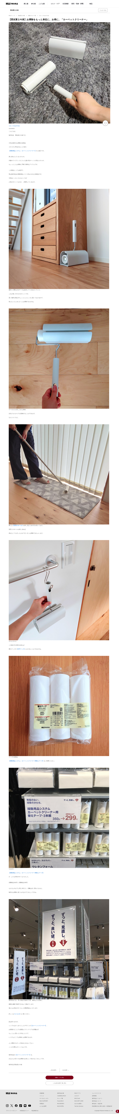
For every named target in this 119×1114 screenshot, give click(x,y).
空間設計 (42, 1103)
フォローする (103, 10)
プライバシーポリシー (11, 1110)
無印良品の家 (60, 1093)
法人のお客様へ (78, 1103)
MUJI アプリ (77, 1093)
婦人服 (26, 3)
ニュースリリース (96, 1093)
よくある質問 (43, 1106)
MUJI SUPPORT (44, 1101)
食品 (90, 3)
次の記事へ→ (65, 1070)
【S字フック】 (21, 649)
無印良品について (96, 1101)
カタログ (76, 1095)
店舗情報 (42, 1093)
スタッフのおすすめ (14, 126)
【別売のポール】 (18, 525)
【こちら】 (17, 1014)
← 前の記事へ (53, 1070)
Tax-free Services (78, 1106)
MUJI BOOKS (60, 1103)
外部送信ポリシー (24, 1110)
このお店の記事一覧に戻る (59, 1083)
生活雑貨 (66, 3)
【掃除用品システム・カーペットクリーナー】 (22, 151)
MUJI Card (77, 1098)
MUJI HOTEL (60, 1106)
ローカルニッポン (44, 1098)
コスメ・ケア (55, 3)
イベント (42, 1095)
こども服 (42, 3)
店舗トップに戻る (59, 1077)
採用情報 (94, 1095)
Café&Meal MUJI (61, 1095)
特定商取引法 (35, 1110)
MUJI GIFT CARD (78, 1101)
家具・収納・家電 (77, 3)
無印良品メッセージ (97, 1098)
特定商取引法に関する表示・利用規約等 (102, 1106)
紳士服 (33, 3)
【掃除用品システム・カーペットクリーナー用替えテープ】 (26, 761)
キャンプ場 (60, 1098)
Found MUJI (60, 1101)
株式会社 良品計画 (97, 1103)
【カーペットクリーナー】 (38, 1025)
